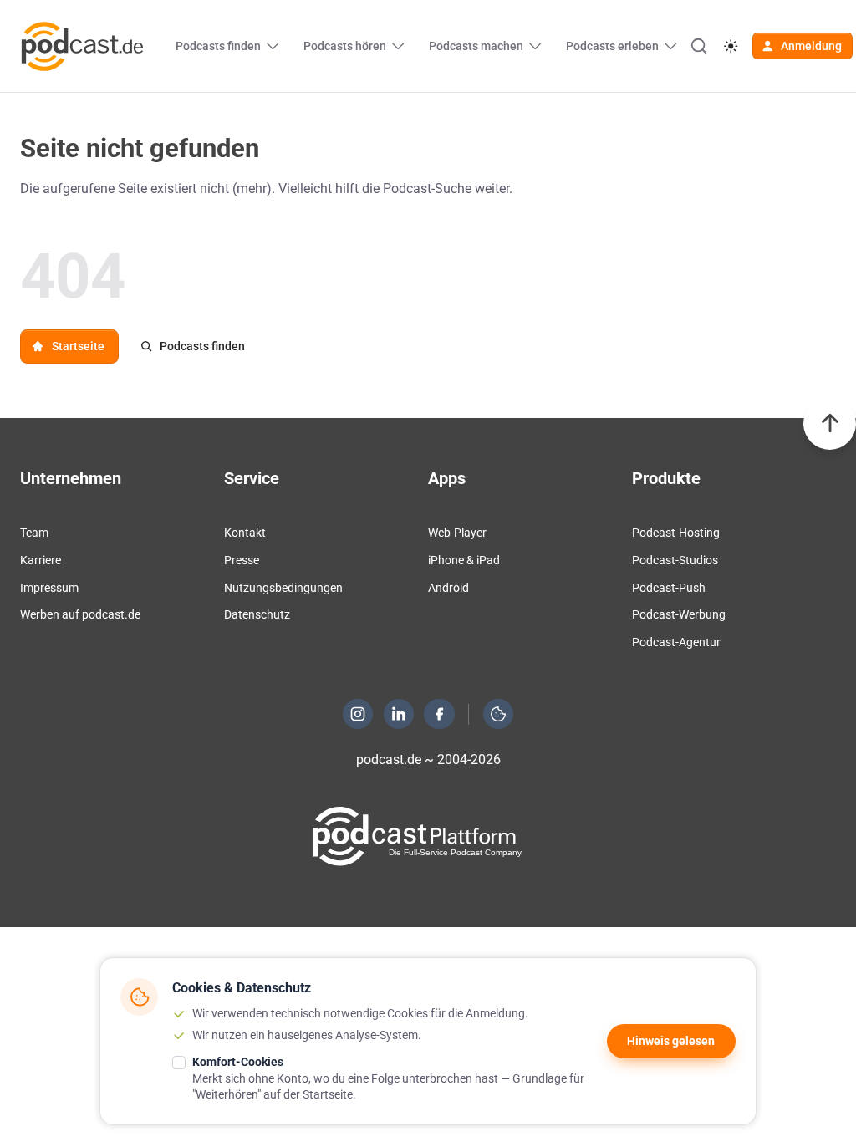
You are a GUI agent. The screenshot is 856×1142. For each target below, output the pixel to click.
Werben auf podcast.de (80, 614)
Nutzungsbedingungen (283, 587)
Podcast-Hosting (676, 532)
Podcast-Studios (675, 560)
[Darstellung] (730, 46)
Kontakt (245, 532)
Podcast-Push (669, 587)
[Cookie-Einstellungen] (498, 714)
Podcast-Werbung (679, 614)
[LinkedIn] (398, 714)
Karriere (40, 560)
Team (34, 532)
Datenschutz (257, 614)
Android (448, 587)
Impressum (49, 587)
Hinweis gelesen (671, 1041)
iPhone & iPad (464, 560)
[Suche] (698, 46)
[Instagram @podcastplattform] (357, 714)
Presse (241, 560)
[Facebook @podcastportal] (439, 714)
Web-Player (457, 532)
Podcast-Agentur (676, 642)
